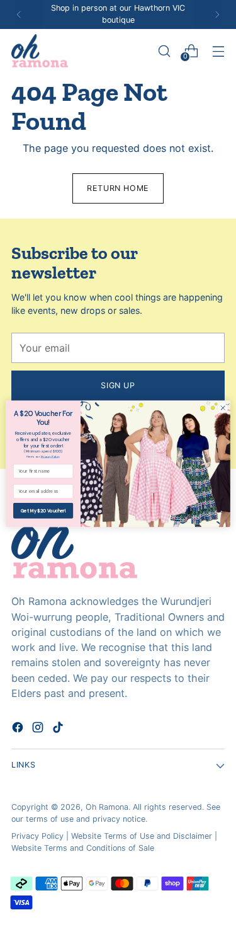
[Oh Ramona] (39, 50)
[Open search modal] (164, 51)
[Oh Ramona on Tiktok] (59, 729)
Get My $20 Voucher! (43, 510)
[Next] (217, 14)
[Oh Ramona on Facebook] (18, 729)
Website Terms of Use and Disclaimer (141, 836)
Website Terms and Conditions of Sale (82, 848)
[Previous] (19, 14)
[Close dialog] (223, 408)
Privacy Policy (37, 836)
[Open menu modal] (218, 51)
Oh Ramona (107, 807)
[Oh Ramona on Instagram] (39, 729)
